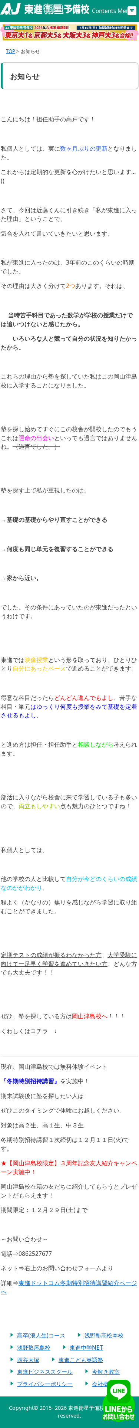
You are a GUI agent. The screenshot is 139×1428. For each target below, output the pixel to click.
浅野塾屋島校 (33, 1347)
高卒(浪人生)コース (41, 1335)
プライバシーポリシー (45, 1384)
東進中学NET (86, 1347)
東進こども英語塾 (81, 1360)
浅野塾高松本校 (104, 1335)
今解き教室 (106, 1372)
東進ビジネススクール (45, 1372)
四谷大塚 (28, 1360)
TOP (10, 51)
